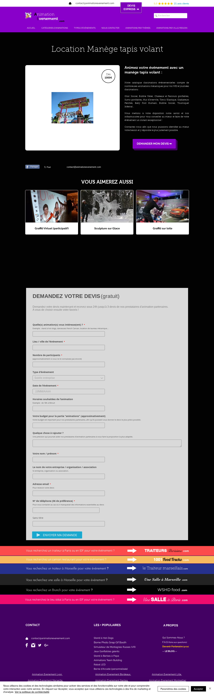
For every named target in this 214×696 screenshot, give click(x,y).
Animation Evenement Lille (167, 674)
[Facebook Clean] (27, 645)
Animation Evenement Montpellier (167, 680)
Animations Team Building (108, 660)
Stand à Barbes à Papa (106, 655)
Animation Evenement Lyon (47, 674)
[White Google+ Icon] (46, 645)
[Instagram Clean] (33, 645)
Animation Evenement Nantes (111, 680)
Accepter (198, 688)
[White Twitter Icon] (40, 645)
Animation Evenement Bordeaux (113, 674)
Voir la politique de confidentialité (32, 691)
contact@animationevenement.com (50, 638)
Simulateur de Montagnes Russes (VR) (115, 647)
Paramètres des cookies (173, 688)
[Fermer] (210, 688)
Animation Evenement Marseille (45, 680)
